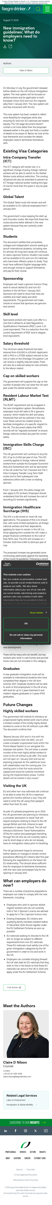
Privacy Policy (31, 1169)
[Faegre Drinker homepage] (16, 9)
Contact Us (19, 1169)
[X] (35, 1130)
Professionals (10, 1152)
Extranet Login (39, 1158)
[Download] (5, 46)
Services (23, 1152)
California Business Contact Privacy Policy (25, 1180)
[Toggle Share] (10, 46)
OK (26, 623)
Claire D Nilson (25, 70)
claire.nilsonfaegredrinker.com (17, 1076)
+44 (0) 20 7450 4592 (12, 1073)
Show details (36, 612)
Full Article (12, 987)
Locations (17, 1158)
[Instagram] (25, 1130)
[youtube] (46, 1130)
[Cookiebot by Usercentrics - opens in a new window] (37, 564)
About (8, 1158)
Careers (27, 1158)
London (6, 1070)
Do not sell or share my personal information (26, 636)
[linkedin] (5, 1130)
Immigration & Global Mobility (19, 1104)
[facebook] (15, 1130)
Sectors (33, 1152)
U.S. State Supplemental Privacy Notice (25, 1175)
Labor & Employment (15, 1100)
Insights (42, 1152)
